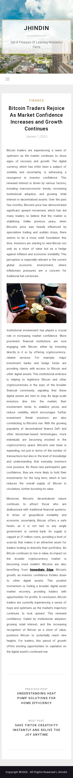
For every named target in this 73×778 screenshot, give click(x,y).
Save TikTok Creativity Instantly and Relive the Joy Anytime (36, 730)
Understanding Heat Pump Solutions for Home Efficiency (36, 698)
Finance (36, 100)
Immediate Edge (42, 569)
